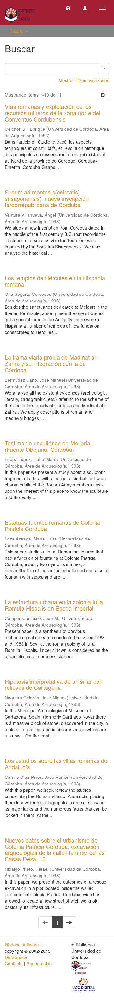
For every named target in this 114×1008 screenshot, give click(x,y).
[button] (68, 8)
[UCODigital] (84, 984)
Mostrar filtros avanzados (84, 80)
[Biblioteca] (81, 968)
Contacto (14, 963)
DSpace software (22, 944)
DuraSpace (16, 957)
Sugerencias (39, 963)
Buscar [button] (17, 31)
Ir (103, 68)
